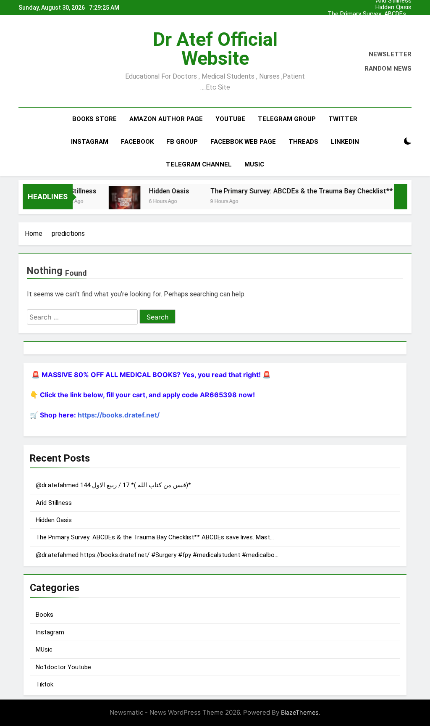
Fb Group (182, 141)
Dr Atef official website (215, 48)
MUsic (44, 649)
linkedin (345, 141)
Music (254, 164)
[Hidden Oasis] (115, 202)
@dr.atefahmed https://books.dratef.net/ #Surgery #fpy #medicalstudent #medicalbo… (157, 555)
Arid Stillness (394, 27)
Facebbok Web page (243, 141)
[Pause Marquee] (400, 196)
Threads (303, 141)
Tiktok (44, 684)
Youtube (230, 119)
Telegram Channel (199, 164)
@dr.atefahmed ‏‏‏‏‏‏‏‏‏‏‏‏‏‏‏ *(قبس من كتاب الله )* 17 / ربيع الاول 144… (369, 21)
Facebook (137, 141)
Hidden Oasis (393, 7)
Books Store (94, 119)
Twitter (342, 119)
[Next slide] (407, 5)
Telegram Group (287, 119)
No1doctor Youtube (63, 667)
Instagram (89, 141)
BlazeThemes (300, 712)
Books (44, 614)
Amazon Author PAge (166, 119)
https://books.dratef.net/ (119, 415)
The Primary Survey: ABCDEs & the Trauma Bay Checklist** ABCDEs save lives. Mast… (370, 14)
